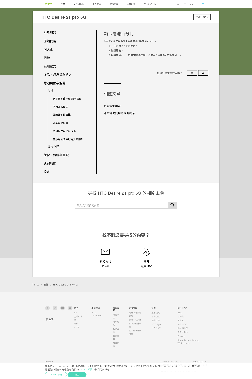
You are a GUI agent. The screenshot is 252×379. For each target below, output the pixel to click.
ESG (179, 312)
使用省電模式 (60, 107)
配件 (76, 323)
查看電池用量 (60, 123)
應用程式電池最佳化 (64, 131)
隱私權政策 (182, 328)
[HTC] (48, 4)
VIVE (76, 327)
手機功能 (156, 316)
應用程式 (156, 312)
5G (75, 312)
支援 (46, 284)
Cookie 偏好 (56, 374)
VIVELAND (150, 4)
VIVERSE (79, 4)
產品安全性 (182, 332)
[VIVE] (203, 3)
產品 (63, 4)
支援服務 (131, 4)
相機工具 (156, 320)
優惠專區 (97, 4)
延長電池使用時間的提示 (67, 98)
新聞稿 (180, 316)
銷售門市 (114, 4)
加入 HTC (182, 324)
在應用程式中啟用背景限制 (68, 139)
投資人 (180, 320)
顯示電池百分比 (62, 114)
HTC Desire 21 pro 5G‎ (65, 284)
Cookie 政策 (86, 369)
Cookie (181, 336)
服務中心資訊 (135, 319)
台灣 (51, 319)
